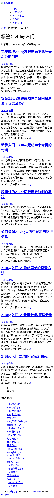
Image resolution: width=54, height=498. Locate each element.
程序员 (12, 445)
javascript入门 (15, 482)
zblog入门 (13, 407)
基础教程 (13, 442)
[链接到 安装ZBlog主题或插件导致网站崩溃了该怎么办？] (1, 110)
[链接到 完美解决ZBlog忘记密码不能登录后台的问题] (1, 64)
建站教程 (17, 12)
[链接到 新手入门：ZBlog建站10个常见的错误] (1, 157)
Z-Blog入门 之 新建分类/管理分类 (26, 315)
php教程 (13, 465)
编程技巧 (13, 479)
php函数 (13, 472)
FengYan (5, 494)
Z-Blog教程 (18, 15)
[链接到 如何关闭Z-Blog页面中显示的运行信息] (1, 243)
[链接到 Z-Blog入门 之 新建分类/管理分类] (1, 322)
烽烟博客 (8, 3)
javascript (13, 455)
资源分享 (13, 418)
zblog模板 (14, 414)
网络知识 (13, 475)
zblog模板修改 (15, 428)
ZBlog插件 (14, 449)
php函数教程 (15, 468)
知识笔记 (17, 22)
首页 (15, 9)
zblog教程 (14, 404)
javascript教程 (15, 458)
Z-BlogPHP (35, 491)
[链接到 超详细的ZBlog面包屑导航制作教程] (1, 204)
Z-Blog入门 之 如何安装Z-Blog (24, 356)
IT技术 (16, 19)
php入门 (13, 462)
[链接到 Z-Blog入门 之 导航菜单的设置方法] (1, 280)
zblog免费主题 (15, 425)
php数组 (12, 486)
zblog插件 (13, 431)
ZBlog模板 (14, 435)
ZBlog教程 (14, 452)
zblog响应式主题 (17, 421)
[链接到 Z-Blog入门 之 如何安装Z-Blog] (1, 363)
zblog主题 (14, 411)
